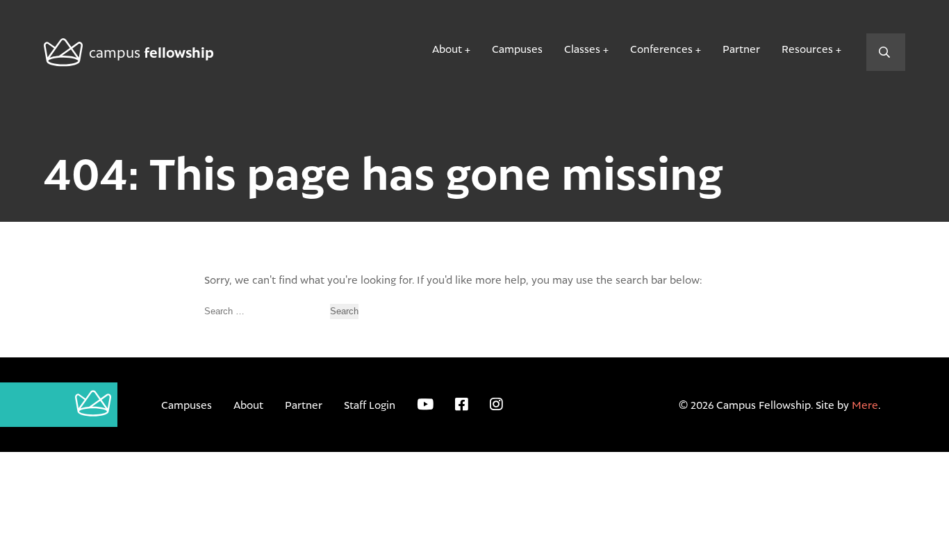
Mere (865, 404)
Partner (741, 48)
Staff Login (369, 404)
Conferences (661, 48)
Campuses (517, 48)
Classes (582, 48)
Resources (807, 48)
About (447, 48)
